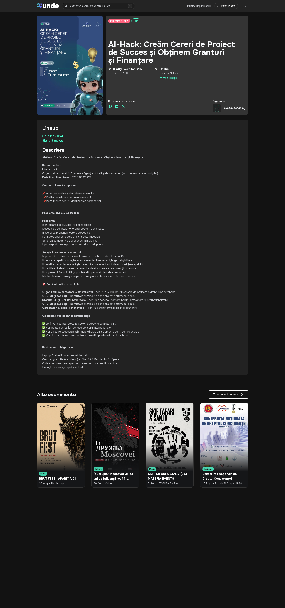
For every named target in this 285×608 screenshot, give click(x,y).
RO (244, 5)
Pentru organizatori (199, 6)
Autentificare (228, 5)
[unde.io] (48, 6)
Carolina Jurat (52, 136)
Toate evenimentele (225, 394)
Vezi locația (170, 78)
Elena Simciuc (52, 141)
